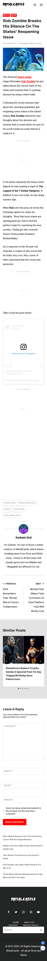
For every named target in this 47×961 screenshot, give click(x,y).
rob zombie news (12, 515)
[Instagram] (23, 912)
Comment (10, 726)
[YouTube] (38, 912)
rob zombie (19, 509)
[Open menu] (41, 4)
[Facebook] (8, 912)
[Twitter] (16, 912)
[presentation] (23, 650)
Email (8, 785)
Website (8, 799)
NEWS (13, 15)
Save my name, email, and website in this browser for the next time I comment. (23, 811)
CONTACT (13, 925)
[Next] (40, 661)
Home (16, 922)
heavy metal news (27, 502)
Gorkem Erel (10, 43)
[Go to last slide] (7, 661)
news (7, 509)
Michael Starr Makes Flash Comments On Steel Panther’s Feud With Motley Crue (36, 597)
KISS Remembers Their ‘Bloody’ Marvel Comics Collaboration (11, 595)
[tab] (18, 688)
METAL (6, 15)
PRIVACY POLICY (31, 925)
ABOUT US (29, 922)
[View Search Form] (34, 4)
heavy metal (10, 502)
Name (8, 771)
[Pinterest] (31, 912)
